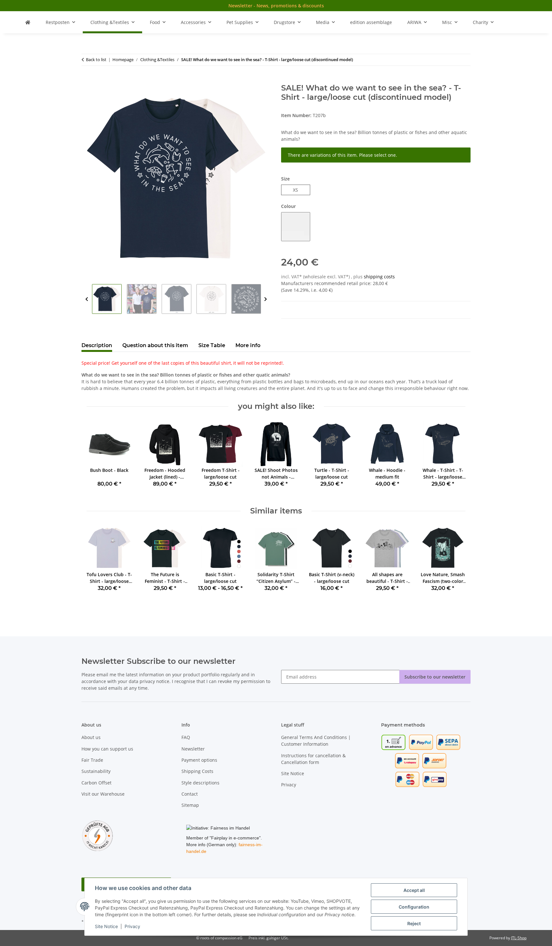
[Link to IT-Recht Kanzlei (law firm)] (97, 835)
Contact (189, 794)
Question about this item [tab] (155, 345)
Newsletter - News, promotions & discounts (276, 6)
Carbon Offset (96, 783)
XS (298, 190)
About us (91, 737)
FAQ (185, 737)
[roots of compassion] (28, 22)
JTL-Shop (518, 938)
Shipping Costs (197, 771)
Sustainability (96, 771)
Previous (86, 299)
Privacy (132, 926)
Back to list (96, 59)
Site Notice (106, 926)
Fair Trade (92, 760)
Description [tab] (96, 345)
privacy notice (154, 681)
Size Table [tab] (211, 345)
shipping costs (379, 277)
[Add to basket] (86, 79)
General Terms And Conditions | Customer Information (316, 740)
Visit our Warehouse (103, 794)
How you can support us (107, 749)
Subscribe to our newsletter (434, 677)
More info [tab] (247, 345)
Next (265, 299)
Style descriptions (200, 783)
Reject (414, 923)
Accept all (414, 890)
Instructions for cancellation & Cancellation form (313, 758)
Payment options (199, 760)
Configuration (414, 907)
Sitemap (190, 805)
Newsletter (193, 749)
